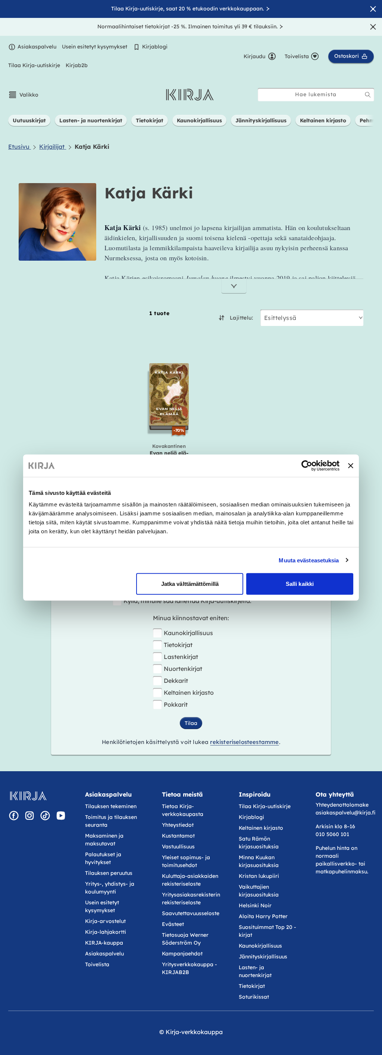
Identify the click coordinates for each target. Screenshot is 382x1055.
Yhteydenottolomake (342, 804)
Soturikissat (254, 996)
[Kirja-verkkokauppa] (28, 796)
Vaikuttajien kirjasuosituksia (259, 890)
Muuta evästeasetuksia (309, 560)
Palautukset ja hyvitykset (103, 858)
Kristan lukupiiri (259, 876)
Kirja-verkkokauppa (194, 1032)
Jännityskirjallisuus (263, 956)
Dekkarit (176, 680)
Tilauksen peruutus (108, 873)
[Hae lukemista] (368, 95)
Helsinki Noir (255, 905)
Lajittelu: (241, 317)
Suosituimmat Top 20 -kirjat (267, 931)
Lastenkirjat (181, 656)
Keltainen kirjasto (189, 692)
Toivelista (97, 964)
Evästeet (173, 924)
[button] (23, 94)
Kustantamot (178, 835)
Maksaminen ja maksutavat (104, 839)
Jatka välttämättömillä (190, 584)
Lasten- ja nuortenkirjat (255, 971)
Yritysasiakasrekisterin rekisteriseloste (191, 898)
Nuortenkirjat (183, 668)
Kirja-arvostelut (105, 921)
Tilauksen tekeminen (111, 806)
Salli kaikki (300, 584)
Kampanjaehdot (182, 953)
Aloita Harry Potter (263, 916)
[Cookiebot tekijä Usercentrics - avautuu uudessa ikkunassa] (306, 465)
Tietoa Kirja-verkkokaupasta (182, 810)
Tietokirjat (178, 645)
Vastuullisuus (178, 846)
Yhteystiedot (178, 825)
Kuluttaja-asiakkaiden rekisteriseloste (190, 880)
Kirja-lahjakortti (105, 932)
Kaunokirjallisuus (188, 633)
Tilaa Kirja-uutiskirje (34, 65)
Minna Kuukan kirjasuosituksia (259, 861)
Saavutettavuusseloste (190, 913)
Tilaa (191, 723)
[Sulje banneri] (350, 465)
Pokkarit (176, 704)
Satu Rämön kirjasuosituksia (259, 842)
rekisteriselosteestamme (244, 741)
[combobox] (316, 94)
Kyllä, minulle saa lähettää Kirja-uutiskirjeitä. (187, 601)
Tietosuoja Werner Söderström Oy (185, 939)
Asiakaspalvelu (37, 46)
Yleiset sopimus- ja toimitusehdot (186, 861)
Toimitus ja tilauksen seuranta (111, 821)
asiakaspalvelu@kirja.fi (345, 812)
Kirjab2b (77, 65)
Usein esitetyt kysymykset (94, 46)
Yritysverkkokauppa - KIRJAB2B (189, 968)
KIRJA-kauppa (104, 942)
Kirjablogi (154, 46)
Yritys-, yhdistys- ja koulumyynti (109, 887)
